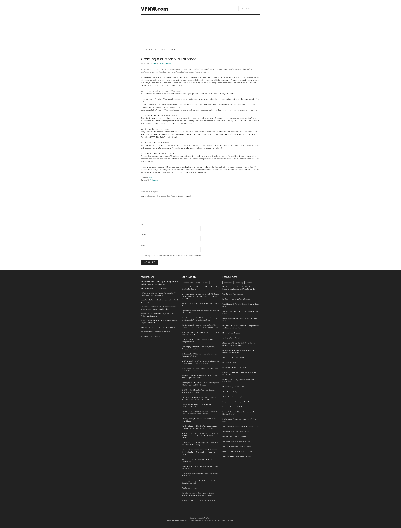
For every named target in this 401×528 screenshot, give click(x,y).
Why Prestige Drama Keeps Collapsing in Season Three (240, 426)
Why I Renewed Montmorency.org (233, 294)
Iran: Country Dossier (229, 362)
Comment (145, 201)
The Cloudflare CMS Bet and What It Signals (236, 456)
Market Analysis (185, 520)
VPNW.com (154, 9)
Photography (222, 520)
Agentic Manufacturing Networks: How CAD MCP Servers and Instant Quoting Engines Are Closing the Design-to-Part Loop (200, 296)
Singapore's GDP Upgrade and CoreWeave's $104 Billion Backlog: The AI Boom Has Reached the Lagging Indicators (200, 435)
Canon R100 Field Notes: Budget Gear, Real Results (198, 500)
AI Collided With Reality (229, 392)
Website (144, 245)
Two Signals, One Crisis (189, 488)
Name (144, 224)
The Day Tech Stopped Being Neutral (234, 397)
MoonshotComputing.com (231, 333)
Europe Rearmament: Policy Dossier (234, 367)
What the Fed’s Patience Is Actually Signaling (236, 446)
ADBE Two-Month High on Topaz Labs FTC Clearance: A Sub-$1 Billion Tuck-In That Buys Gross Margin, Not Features (200, 452)
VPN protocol (154, 180)
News (150, 178)
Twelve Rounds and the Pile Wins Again (154, 288)
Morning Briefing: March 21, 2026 (233, 387)
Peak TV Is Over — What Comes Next (234, 436)
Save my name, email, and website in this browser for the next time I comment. (173, 256)
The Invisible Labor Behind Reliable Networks (155, 332)
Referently (230, 520)
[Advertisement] (200, 30)
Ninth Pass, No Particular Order (232, 407)
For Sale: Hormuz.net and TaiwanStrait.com (236, 299)
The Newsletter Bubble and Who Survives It (236, 431)
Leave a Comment (165, 63)
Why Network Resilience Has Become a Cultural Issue (158, 327)
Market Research (197, 520)
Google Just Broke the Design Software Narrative (238, 402)
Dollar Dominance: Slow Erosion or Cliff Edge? (237, 451)
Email (143, 235)
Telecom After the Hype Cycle (150, 336)
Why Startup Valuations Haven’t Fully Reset (236, 441)
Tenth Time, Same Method (231, 338)
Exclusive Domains (210, 520)
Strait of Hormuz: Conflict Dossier (233, 357)
